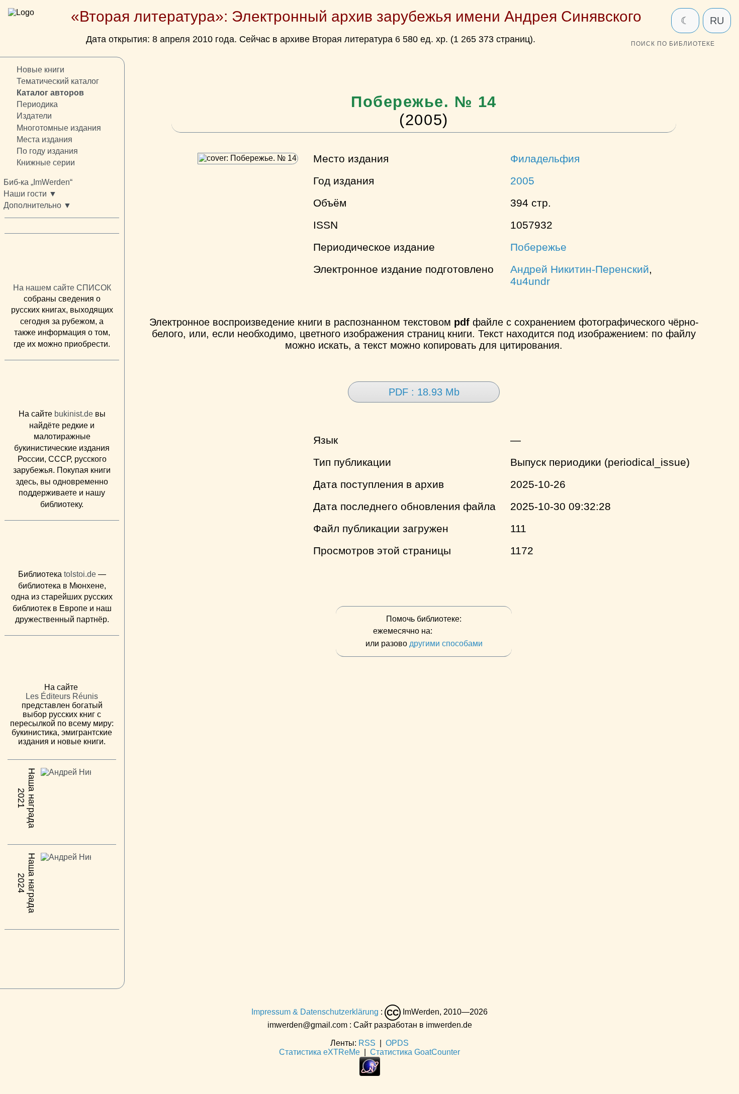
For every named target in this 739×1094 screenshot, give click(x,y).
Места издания (44, 139)
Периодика (37, 104)
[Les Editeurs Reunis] (62, 662)
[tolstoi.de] (62, 547)
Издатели (34, 116)
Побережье (538, 247)
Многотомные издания (59, 127)
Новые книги (40, 69)
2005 (522, 180)
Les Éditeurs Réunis (62, 696)
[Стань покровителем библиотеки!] (454, 631)
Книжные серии (46, 162)
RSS (367, 1043)
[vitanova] (62, 956)
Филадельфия (545, 158)
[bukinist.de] (62, 387)
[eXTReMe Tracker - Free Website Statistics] (369, 1073)
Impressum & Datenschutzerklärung (315, 1012)
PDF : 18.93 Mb (424, 391)
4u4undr (530, 281)
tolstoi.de (80, 574)
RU (717, 20)
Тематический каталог (58, 81)
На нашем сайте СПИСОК (62, 287)
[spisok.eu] (62, 260)
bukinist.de (73, 414)
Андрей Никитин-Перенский (579, 269)
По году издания (47, 150)
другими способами (446, 643)
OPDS (397, 1043)
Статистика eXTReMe (319, 1052)
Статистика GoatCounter (415, 1052)
